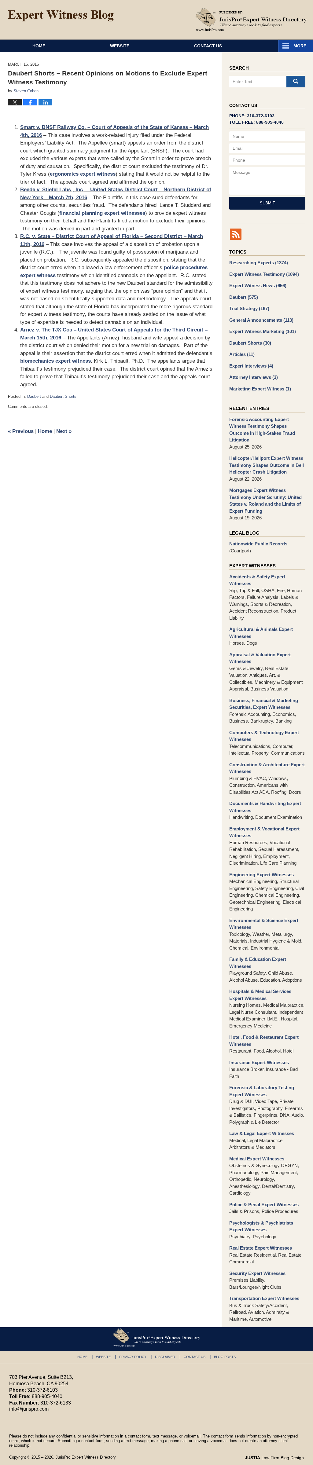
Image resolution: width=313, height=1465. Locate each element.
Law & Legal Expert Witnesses (261, 1133)
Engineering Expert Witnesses (261, 874)
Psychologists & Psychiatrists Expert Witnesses (261, 1226)
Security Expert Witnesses (257, 1273)
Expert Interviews (251, 365)
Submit (267, 203)
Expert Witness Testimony (264, 274)
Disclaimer (165, 1357)
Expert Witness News (257, 285)
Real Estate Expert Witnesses (260, 1248)
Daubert (34, 396)
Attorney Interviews (253, 377)
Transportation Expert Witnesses (264, 1298)
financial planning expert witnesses (102, 213)
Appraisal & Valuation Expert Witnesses (260, 658)
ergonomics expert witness (83, 174)
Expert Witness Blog (61, 15)
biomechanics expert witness (55, 361)
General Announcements (261, 320)
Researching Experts (258, 262)
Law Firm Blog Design (274, 1457)
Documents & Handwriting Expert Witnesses (265, 807)
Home (38, 45)
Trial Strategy (249, 308)
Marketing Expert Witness (260, 388)
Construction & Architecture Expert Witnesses (267, 768)
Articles (242, 354)
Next (64, 431)
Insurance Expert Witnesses (259, 1062)
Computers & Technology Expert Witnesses (264, 736)
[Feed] (235, 234)
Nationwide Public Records (258, 543)
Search (295, 81)
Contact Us (208, 45)
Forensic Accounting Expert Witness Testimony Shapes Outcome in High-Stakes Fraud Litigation (262, 430)
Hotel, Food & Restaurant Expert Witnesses (264, 1041)
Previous (21, 431)
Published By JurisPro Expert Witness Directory (251, 19)
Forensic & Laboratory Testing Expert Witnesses (261, 1091)
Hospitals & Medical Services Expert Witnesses (260, 995)
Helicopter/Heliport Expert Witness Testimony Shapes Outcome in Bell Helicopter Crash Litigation (266, 465)
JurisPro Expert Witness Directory (86, 1457)
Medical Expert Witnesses (256, 1158)
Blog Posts (225, 1357)
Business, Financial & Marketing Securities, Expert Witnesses (263, 704)
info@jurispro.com (29, 1409)
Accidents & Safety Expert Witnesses (257, 580)
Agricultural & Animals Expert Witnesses (261, 633)
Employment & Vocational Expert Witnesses (264, 832)
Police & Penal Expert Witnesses (264, 1204)
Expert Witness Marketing (262, 331)
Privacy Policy (132, 1357)
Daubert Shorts (63, 396)
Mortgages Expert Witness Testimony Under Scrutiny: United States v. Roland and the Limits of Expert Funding (265, 501)
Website (119, 45)
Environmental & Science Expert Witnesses (263, 924)
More (299, 45)
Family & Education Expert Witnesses (257, 963)
